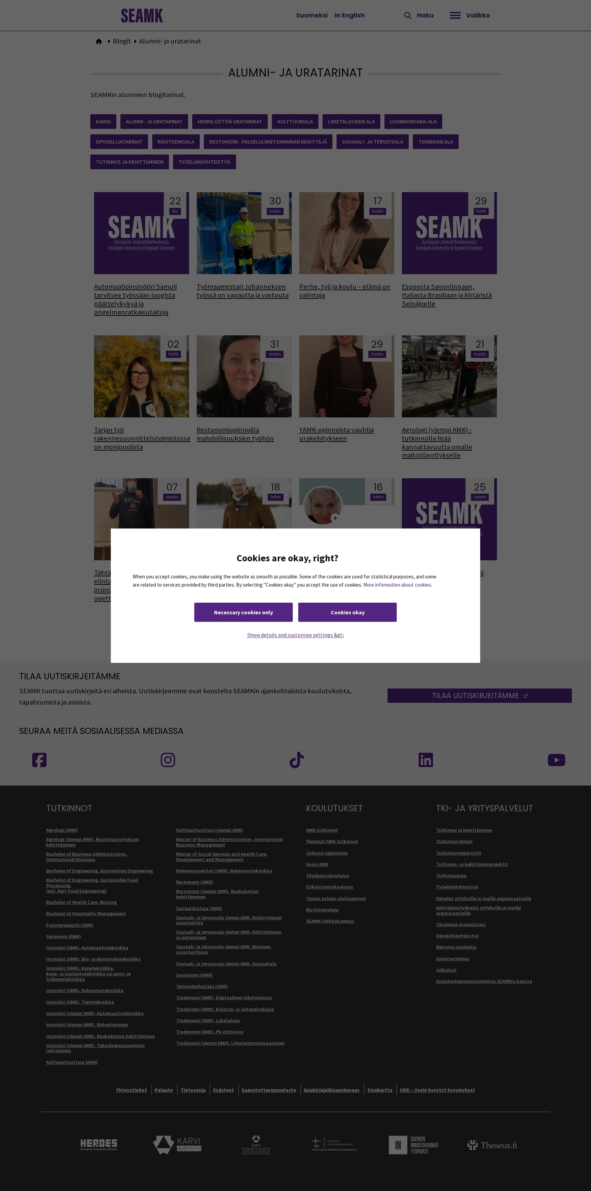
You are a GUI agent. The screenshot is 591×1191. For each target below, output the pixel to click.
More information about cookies (397, 584)
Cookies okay (348, 611)
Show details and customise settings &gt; (295, 634)
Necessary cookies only (243, 611)
